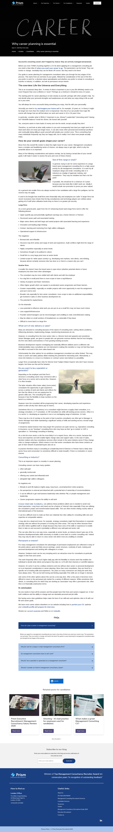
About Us (60, 793)
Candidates (30, 51)
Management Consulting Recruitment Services (71, 798)
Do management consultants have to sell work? (37, 654)
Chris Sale (25, 48)
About (35, 3)
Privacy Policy (45, 829)
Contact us (61, 815)
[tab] (56, 625)
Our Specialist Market (64, 795)
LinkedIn (55, 681)
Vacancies (79, 3)
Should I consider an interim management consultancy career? (42, 668)
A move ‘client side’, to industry (30, 504)
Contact (97, 3)
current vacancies (34, 611)
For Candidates (68, 3)
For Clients (56, 3)
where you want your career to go (50, 68)
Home (14, 51)
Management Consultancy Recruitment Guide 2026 (73, 809)
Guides (88, 3)
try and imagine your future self (47, 108)
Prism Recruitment (21, 3)
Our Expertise (45, 3)
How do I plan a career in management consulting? (38, 626)
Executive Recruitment (64, 812)
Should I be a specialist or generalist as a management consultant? (44, 661)
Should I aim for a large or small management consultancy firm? (43, 647)
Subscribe (69, 761)
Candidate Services (63, 801)
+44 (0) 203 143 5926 (17, 803)
